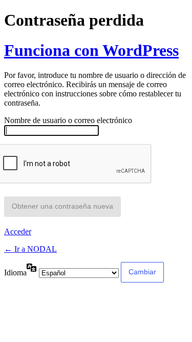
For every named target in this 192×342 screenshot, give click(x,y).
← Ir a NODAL (30, 249)
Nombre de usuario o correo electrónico (68, 120)
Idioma (15, 272)
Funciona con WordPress (91, 50)
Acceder (17, 231)
